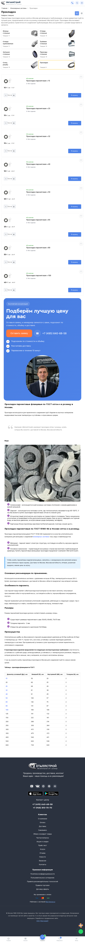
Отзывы (42, 853)
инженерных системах (41, 536)
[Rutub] (55, 786)
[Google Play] (51, 793)
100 (7, 710)
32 (6, 690)
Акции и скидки (42, 842)
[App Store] (35, 793)
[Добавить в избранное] (81, 76)
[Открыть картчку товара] (8, 81)
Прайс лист (42, 845)
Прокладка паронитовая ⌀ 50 (38, 192)
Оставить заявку (19, 333)
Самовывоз (42, 830)
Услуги (42, 849)
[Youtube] (32, 786)
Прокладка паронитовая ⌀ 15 (38, 81)
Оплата (42, 822)
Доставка (42, 826)
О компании (42, 819)
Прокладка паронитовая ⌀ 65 (38, 220)
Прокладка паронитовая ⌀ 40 (38, 164)
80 (7, 706)
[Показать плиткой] (82, 13)
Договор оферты (42, 889)
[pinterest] (49, 786)
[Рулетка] (80, 925)
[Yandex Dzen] (43, 786)
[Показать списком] (77, 13)
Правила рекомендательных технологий (42, 881)
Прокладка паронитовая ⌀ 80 (38, 248)
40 (7, 694)
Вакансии (42, 861)
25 (6, 686)
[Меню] (82, 3)
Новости (42, 857)
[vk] (37, 786)
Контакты (42, 864)
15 (6, 678)
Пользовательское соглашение (42, 878)
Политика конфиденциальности (42, 874)
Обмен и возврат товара (42, 834)
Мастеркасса (50, 902)
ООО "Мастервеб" (42, 921)
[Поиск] (77, 3)
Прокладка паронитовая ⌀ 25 (38, 108)
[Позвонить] (72, 3)
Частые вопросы (42, 838)
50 (7, 698)
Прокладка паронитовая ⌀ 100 (38, 275)
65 (7, 702)
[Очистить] (74, 61)
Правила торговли (42, 885)
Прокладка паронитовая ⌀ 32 (38, 136)
